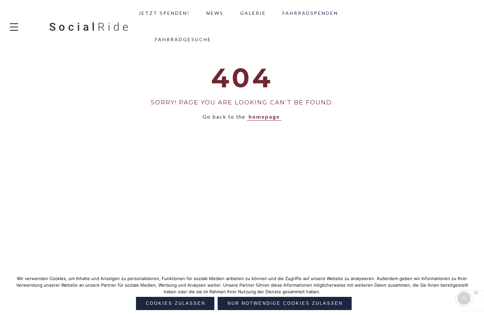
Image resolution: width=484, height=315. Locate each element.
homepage (264, 116)
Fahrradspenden (310, 13)
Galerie (253, 13)
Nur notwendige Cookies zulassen (285, 303)
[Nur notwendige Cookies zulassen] (475, 292)
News (215, 13)
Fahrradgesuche (183, 39)
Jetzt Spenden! (164, 13)
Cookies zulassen (175, 303)
